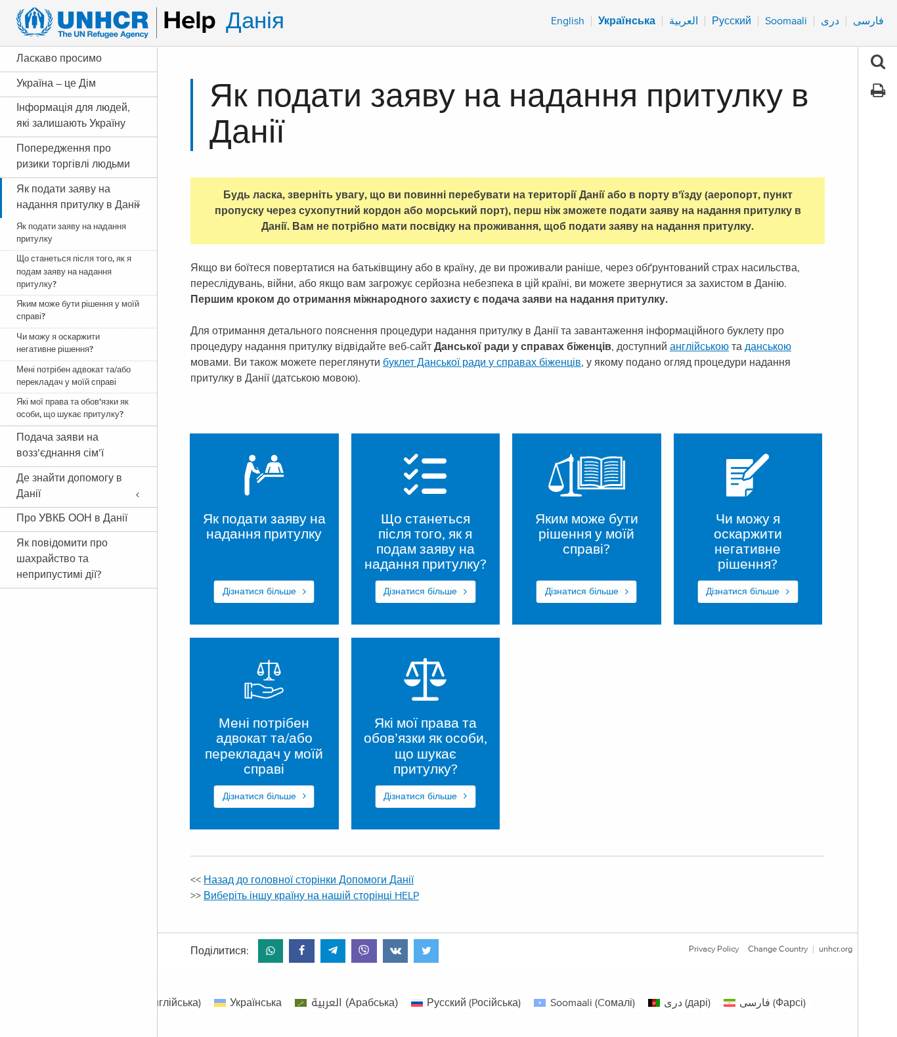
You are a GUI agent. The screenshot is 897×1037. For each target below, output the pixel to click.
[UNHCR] (110, 23)
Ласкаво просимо (59, 58)
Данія (255, 21)
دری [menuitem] (830, 21)
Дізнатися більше (259, 591)
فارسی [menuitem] (868, 21)
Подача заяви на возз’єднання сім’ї (60, 445)
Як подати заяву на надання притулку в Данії (77, 197)
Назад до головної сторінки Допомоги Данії (309, 880)
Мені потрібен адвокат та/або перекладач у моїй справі (73, 376)
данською (768, 347)
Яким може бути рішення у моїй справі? (77, 310)
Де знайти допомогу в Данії (69, 486)
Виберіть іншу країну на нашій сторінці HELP (311, 896)
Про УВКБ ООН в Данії (71, 518)
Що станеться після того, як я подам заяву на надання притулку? (73, 271)
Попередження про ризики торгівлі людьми (73, 156)
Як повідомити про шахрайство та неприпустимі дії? (62, 559)
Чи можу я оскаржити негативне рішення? (58, 343)
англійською (699, 347)
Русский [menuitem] (731, 21)
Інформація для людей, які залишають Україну (73, 115)
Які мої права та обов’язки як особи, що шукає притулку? (72, 408)
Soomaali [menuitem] (786, 21)
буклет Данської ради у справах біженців (482, 362)
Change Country (778, 949)
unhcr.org (835, 949)
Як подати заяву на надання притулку (71, 233)
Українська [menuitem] (626, 21)
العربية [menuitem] (683, 21)
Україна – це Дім (56, 83)
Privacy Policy (714, 949)
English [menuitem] (567, 21)
